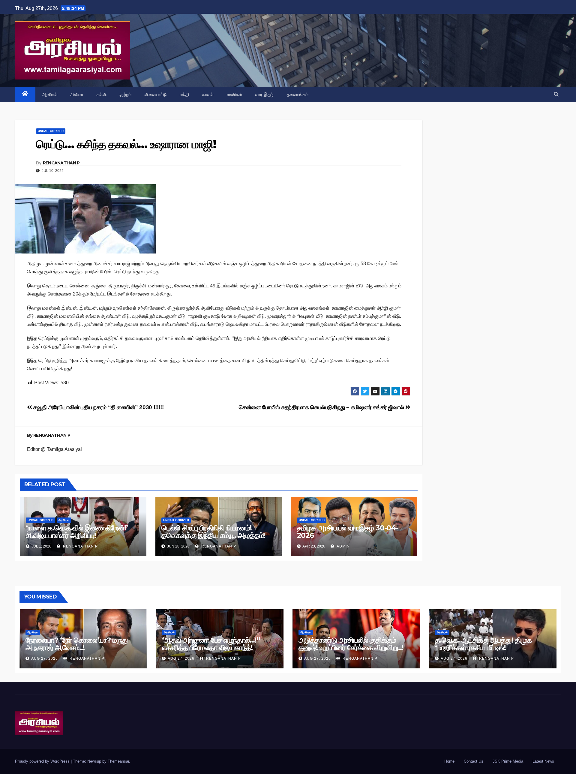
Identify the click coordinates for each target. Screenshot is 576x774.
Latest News (543, 761)
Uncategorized (51, 131)
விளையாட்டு (156, 94)
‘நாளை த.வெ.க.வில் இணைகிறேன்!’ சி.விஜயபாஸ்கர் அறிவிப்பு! (77, 532)
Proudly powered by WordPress (43, 761)
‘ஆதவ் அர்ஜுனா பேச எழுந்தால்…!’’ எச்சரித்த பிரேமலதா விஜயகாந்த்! (211, 644)
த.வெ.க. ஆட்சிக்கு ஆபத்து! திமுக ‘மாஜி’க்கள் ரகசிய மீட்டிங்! (483, 644)
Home (449, 761)
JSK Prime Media (508, 761)
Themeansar (118, 761)
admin (343, 546)
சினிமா (76, 94)
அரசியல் (50, 94)
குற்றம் (125, 94)
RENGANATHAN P (61, 163)
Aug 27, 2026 (44, 658)
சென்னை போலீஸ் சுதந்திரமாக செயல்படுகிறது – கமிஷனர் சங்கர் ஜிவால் (322, 407)
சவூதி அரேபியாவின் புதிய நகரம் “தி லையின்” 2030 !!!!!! (98, 407)
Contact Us (473, 761)
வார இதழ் (264, 94)
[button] (556, 94)
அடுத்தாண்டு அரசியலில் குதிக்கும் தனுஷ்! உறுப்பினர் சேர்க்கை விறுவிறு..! (350, 644)
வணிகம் (234, 94)
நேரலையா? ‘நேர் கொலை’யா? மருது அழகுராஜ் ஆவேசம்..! (77, 644)
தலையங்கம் (298, 94)
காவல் (208, 94)
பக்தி (184, 94)
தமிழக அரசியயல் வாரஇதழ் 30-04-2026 (347, 532)
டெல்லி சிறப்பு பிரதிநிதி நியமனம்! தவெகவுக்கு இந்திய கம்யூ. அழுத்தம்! (213, 532)
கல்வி (102, 94)
